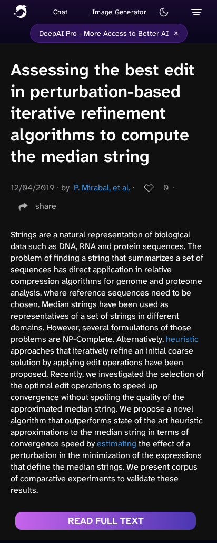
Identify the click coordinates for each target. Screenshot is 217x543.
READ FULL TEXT (106, 521)
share (45, 206)
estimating (116, 443)
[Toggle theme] (163, 12)
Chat (60, 11)
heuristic (182, 339)
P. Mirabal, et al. (102, 187)
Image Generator (119, 11)
